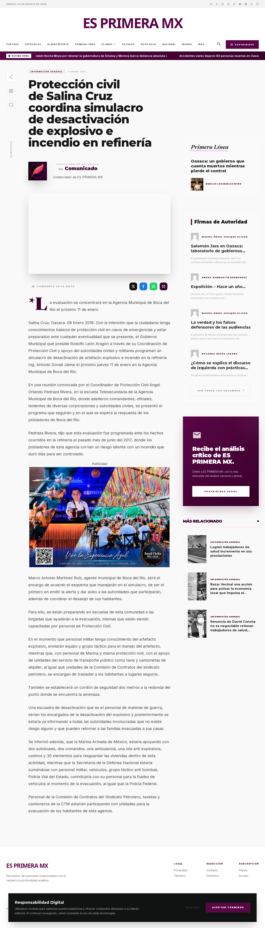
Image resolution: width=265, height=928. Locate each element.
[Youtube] (240, 4)
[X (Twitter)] (133, 286)
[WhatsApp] (153, 286)
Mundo (187, 44)
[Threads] (228, 4)
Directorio (212, 875)
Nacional (169, 44)
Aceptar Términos (228, 907)
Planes (243, 870)
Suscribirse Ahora (220, 491)
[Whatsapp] (251, 4)
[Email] (257, 4)
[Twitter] (211, 4)
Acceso (244, 875)
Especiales (33, 44)
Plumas (108, 44)
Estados (128, 44)
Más (203, 44)
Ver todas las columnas (220, 390)
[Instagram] (222, 4)
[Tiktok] (234, 4)
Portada (12, 44)
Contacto (212, 870)
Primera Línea (85, 44)
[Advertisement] (221, 96)
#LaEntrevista (58, 44)
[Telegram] (245, 4)
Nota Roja (148, 44)
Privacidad (193, 907)
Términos (180, 875)
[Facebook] (216, 4)
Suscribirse (242, 44)
